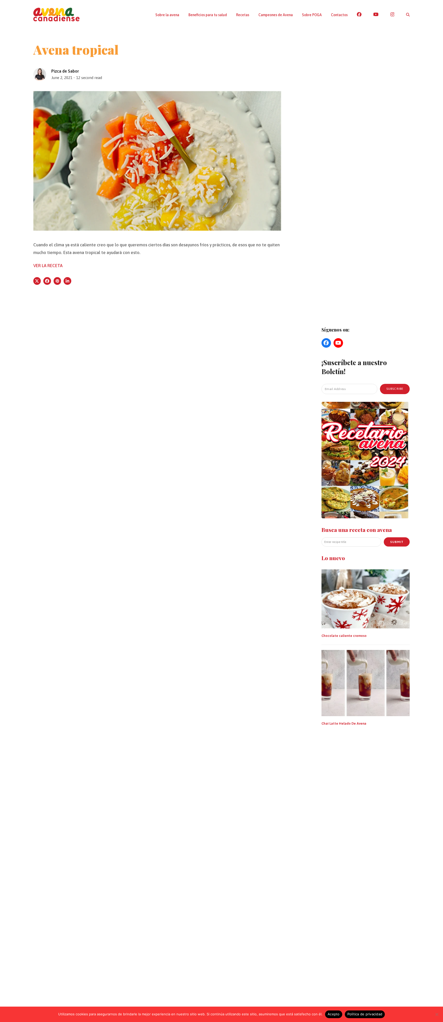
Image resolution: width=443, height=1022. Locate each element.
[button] (408, 14)
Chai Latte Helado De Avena (343, 723)
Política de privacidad (364, 1014)
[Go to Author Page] (39, 74)
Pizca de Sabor (65, 71)
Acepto (334, 1014)
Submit (397, 541)
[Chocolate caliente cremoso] (365, 598)
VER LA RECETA (48, 265)
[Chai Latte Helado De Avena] (365, 682)
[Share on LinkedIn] (67, 281)
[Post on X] (37, 281)
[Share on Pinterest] (57, 281)
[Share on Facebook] (47, 281)
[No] (436, 1014)
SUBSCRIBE (395, 389)
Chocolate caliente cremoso (344, 636)
